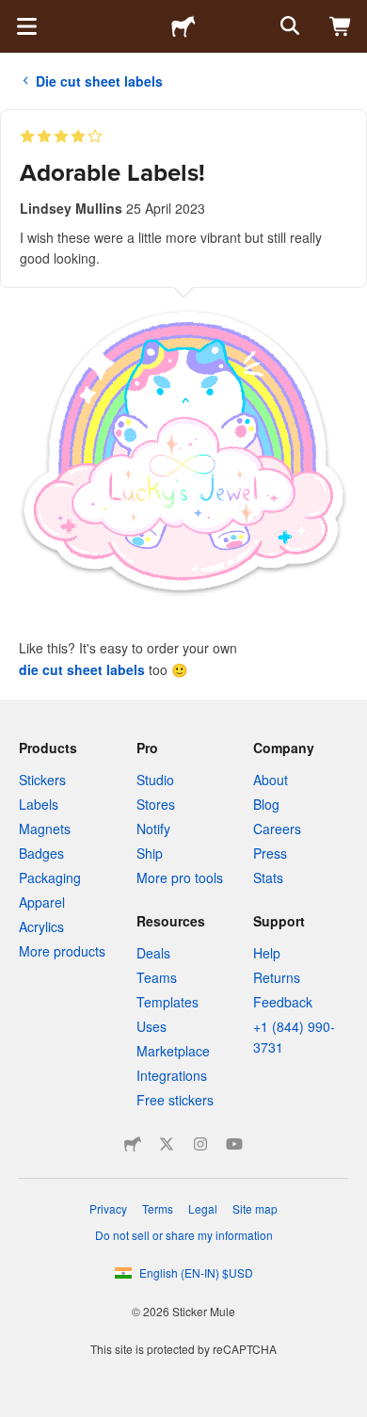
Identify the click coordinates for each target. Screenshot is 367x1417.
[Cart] (340, 26)
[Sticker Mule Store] (132, 1144)
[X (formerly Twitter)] (166, 1144)
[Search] (288, 26)
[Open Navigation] (26, 26)
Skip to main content (14, 14)
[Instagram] (200, 1144)
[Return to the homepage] (183, 26)
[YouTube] (234, 1144)
